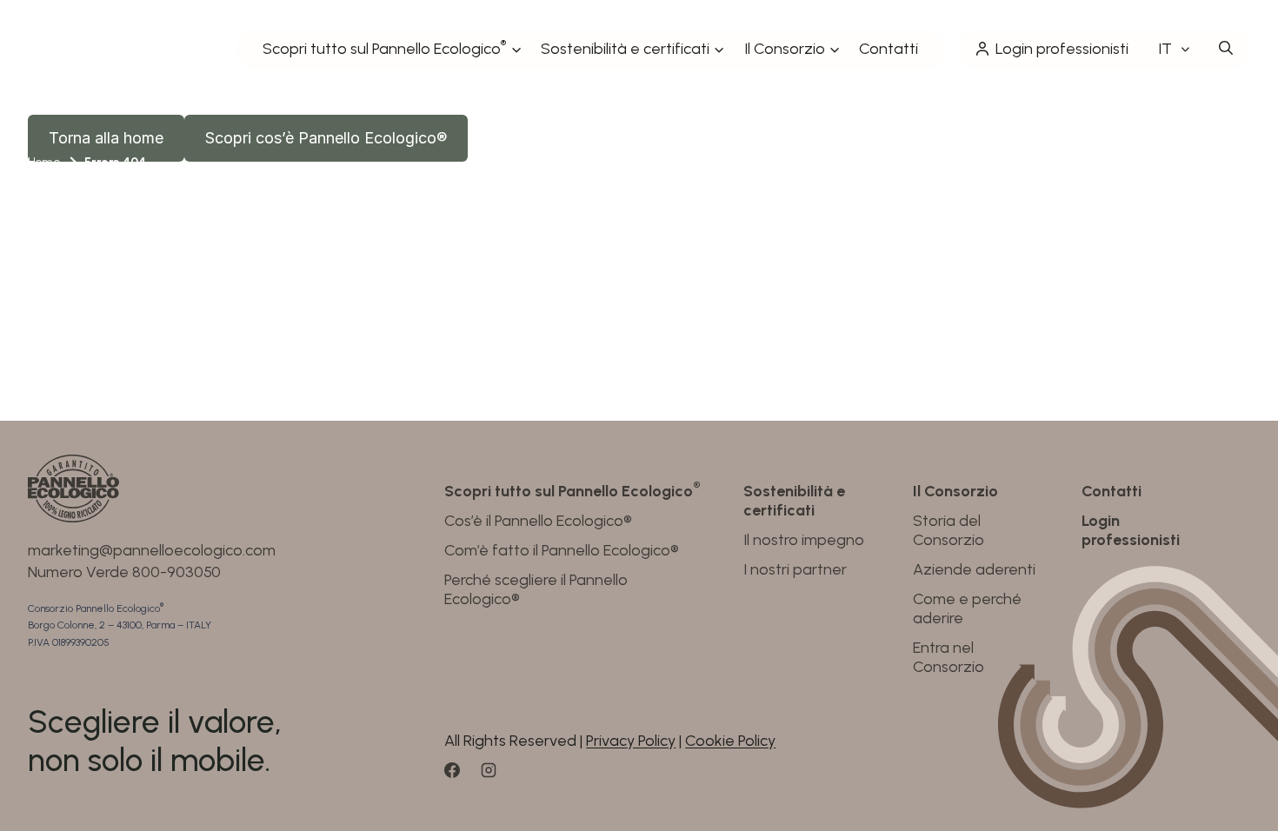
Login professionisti (1061, 48)
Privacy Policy (631, 740)
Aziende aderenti (974, 569)
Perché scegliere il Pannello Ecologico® (536, 589)
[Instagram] (496, 776)
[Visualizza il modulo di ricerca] (1226, 48)
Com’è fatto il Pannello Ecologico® (561, 550)
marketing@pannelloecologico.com (152, 550)
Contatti (888, 48)
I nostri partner (795, 569)
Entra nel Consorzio (948, 657)
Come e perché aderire (967, 608)
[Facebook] (460, 776)
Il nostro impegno (803, 539)
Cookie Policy (730, 740)
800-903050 (176, 572)
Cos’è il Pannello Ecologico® (538, 520)
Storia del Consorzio (948, 530)
